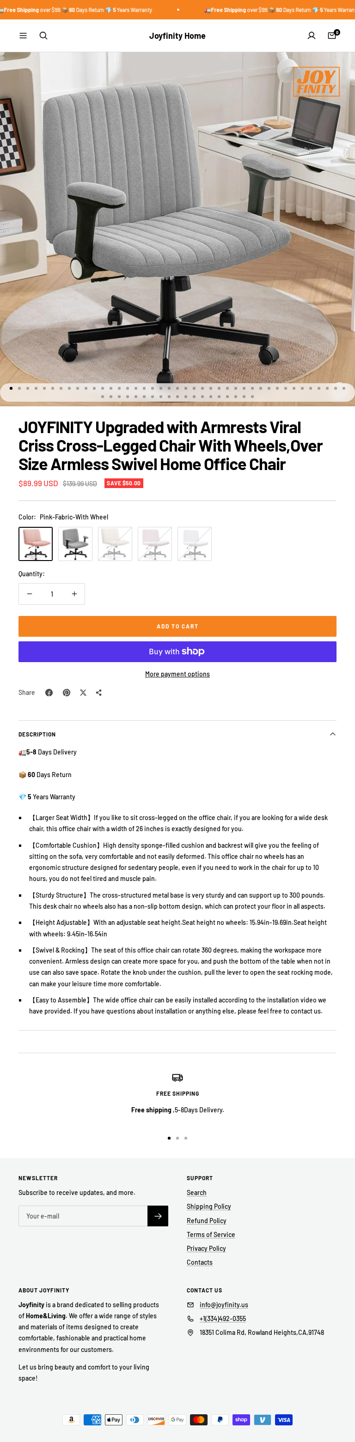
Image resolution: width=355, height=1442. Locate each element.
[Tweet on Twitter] (83, 692)
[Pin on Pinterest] (66, 692)
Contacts (200, 1262)
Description (37, 734)
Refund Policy (206, 1221)
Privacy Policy (206, 1248)
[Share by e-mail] (99, 692)
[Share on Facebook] (49, 692)
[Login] (311, 35)
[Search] (43, 35)
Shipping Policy (209, 1206)
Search (197, 1192)
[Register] (157, 1216)
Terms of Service (211, 1234)
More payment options (177, 674)
